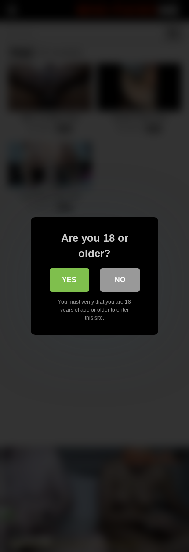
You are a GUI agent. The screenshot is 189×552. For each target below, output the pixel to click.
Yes (69, 279)
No (120, 279)
